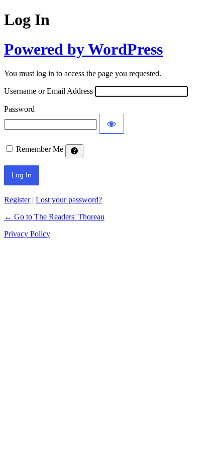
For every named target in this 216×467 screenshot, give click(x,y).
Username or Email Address (48, 91)
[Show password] (111, 124)
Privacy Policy (27, 233)
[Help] (74, 150)
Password (19, 109)
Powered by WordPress (83, 49)
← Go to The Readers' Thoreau (54, 216)
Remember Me (39, 149)
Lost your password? (69, 199)
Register (17, 199)
